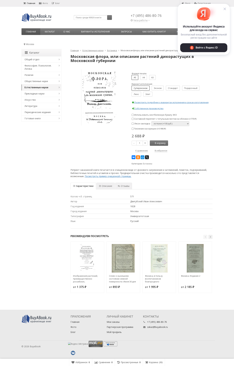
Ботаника (147, 163)
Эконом (158, 88)
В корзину (160, 143)
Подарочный (190, 88)
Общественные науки (36, 81)
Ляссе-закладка (142, 123)
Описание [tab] (107, 185)
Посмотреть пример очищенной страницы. (108, 176)
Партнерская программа (120, 326)
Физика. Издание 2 (190, 275)
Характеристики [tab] (84, 185)
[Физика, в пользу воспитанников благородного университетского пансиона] (159, 258)
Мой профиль (114, 332)
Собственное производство (148, 108)
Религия (29, 74)
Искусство (30, 99)
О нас (66, 31)
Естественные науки (36, 87)
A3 (152, 77)
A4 (143, 77)
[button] (205, 237)
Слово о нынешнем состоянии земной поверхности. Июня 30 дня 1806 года (122, 278)
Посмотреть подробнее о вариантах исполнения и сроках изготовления (171, 102)
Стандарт (173, 88)
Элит (147, 94)
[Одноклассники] (138, 157)
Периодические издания (38, 112)
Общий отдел (32, 59)
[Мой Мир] (142, 157)
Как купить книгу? (154, 31)
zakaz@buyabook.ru (157, 326)
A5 (135, 77)
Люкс (136, 94)
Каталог (50, 31)
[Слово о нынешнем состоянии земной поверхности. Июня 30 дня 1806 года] (123, 258)
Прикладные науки (34, 93)
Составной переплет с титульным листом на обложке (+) (165, 118)
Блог (57, 3)
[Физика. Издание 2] (195, 258)
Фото (45, 3)
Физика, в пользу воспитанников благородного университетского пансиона (154, 278)
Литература (31, 105)
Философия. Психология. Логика (38, 67)
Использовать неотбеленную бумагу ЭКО (155, 114)
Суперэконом (140, 88)
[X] (147, 157)
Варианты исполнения (95, 31)
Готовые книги (33, 118)
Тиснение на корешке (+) (150, 128)
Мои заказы (113, 321)
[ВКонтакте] (133, 157)
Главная (31, 3)
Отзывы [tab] (125, 185)
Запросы (126, 31)
